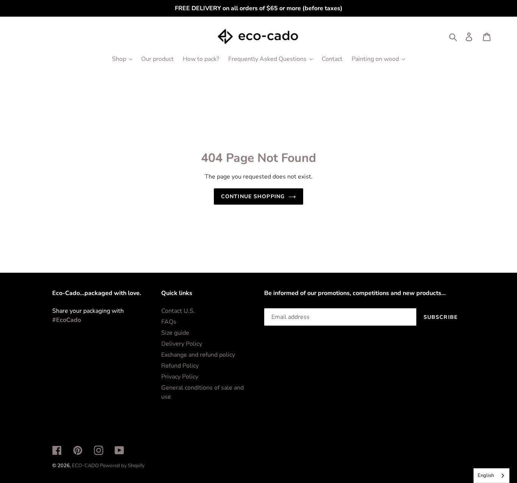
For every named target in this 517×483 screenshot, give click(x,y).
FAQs (168, 322)
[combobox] (491, 475)
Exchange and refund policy (198, 355)
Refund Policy (180, 366)
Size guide (175, 333)
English (486, 475)
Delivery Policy (181, 344)
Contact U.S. (178, 311)
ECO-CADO (86, 465)
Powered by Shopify (122, 465)
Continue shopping (253, 196)
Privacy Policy (179, 377)
